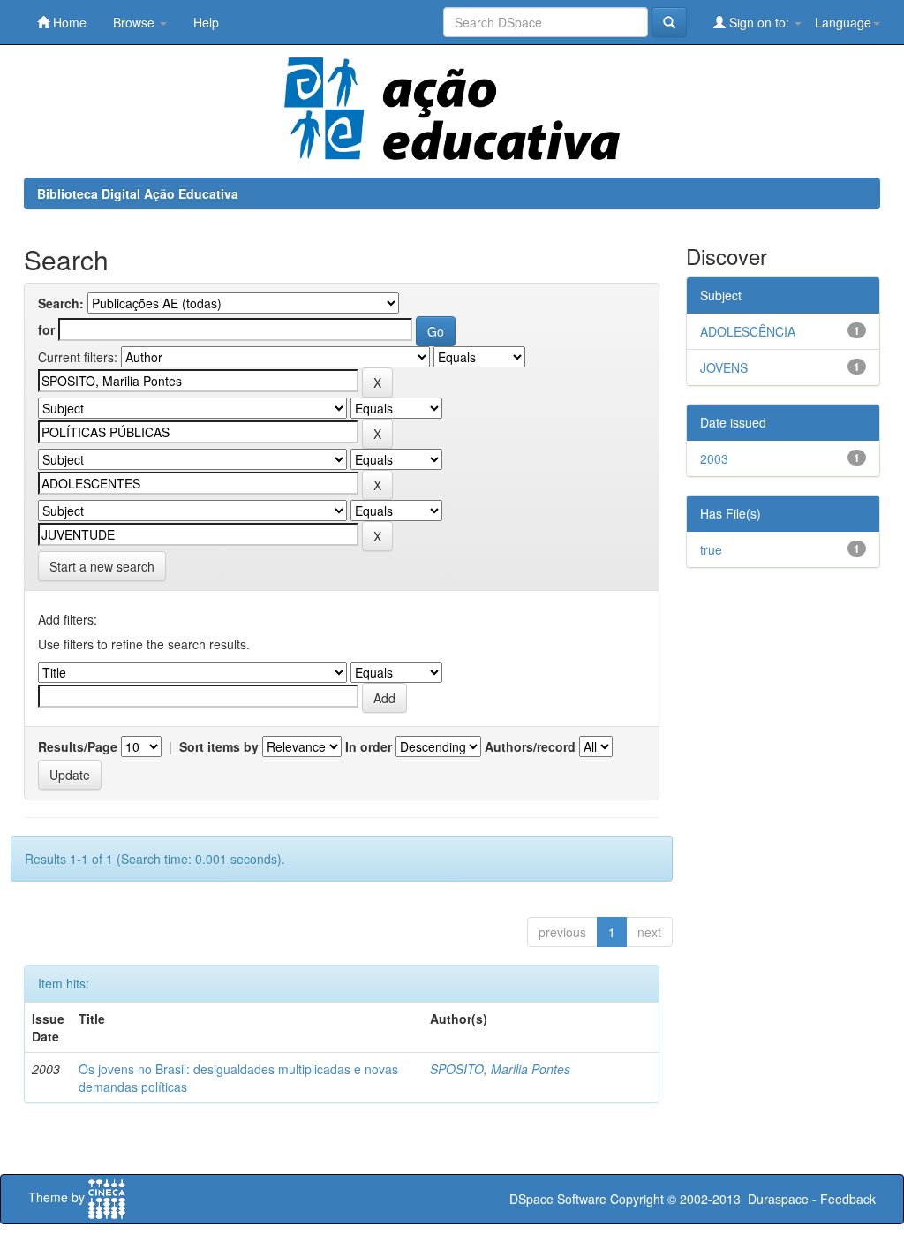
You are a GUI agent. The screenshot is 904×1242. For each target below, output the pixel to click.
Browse (135, 22)
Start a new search (101, 566)
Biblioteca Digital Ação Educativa (137, 193)
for (46, 329)
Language (843, 22)
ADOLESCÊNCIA (747, 331)
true (711, 549)
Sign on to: (759, 22)
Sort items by (219, 746)
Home (68, 22)
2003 (714, 458)
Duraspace (778, 1199)
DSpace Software (557, 1199)
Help (206, 22)
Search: (61, 303)
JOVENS (724, 367)
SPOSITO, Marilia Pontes (500, 1069)
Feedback (848, 1199)
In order (368, 746)
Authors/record (530, 746)
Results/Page (77, 746)
